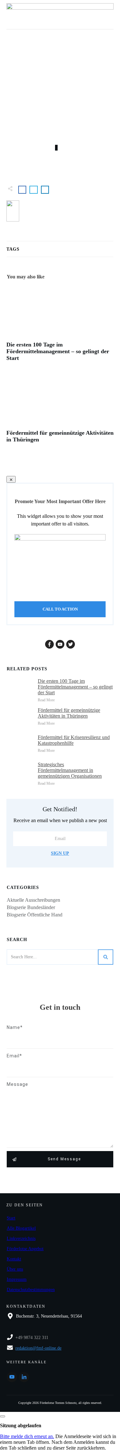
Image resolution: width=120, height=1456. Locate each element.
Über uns (15, 1269)
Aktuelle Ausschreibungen (33, 900)
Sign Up (60, 853)
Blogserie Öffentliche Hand (34, 914)
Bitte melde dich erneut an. (27, 1436)
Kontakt (14, 1259)
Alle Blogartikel (21, 1228)
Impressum (17, 1279)
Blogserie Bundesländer (31, 907)
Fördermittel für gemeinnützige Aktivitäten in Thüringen (60, 412)
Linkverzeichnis (21, 1238)
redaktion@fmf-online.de (38, 1348)
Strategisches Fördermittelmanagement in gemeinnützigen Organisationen (70, 770)
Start (11, 1218)
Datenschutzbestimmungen (31, 1289)
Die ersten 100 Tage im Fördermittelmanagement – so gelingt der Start (60, 327)
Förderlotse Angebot (25, 1248)
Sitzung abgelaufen (20, 1425)
